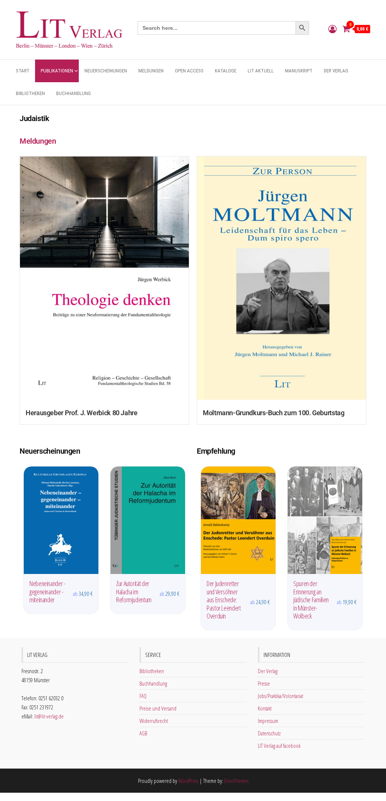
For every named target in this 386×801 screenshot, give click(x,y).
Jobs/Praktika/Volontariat (280, 696)
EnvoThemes (236, 780)
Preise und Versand (157, 708)
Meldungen (151, 71)
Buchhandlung (73, 93)
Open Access (189, 71)
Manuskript (298, 71)
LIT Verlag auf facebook (279, 745)
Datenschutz (269, 733)
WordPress (188, 780)
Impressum (268, 720)
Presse (264, 683)
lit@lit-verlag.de (49, 716)
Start (22, 71)
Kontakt (264, 708)
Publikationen (57, 71)
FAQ (143, 696)
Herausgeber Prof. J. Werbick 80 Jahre (82, 413)
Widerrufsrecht (153, 720)
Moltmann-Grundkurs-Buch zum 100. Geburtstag (274, 413)
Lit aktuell (261, 71)
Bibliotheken (30, 93)
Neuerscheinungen (105, 71)
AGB (143, 733)
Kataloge (225, 71)
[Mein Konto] (332, 28)
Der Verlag (336, 71)
